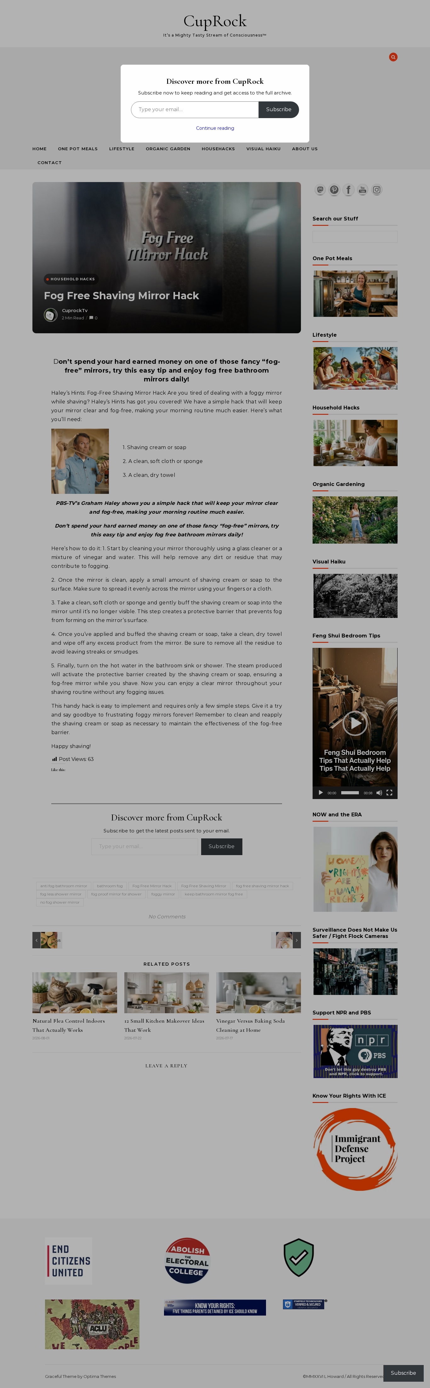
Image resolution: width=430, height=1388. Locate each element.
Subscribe (278, 109)
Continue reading (215, 128)
